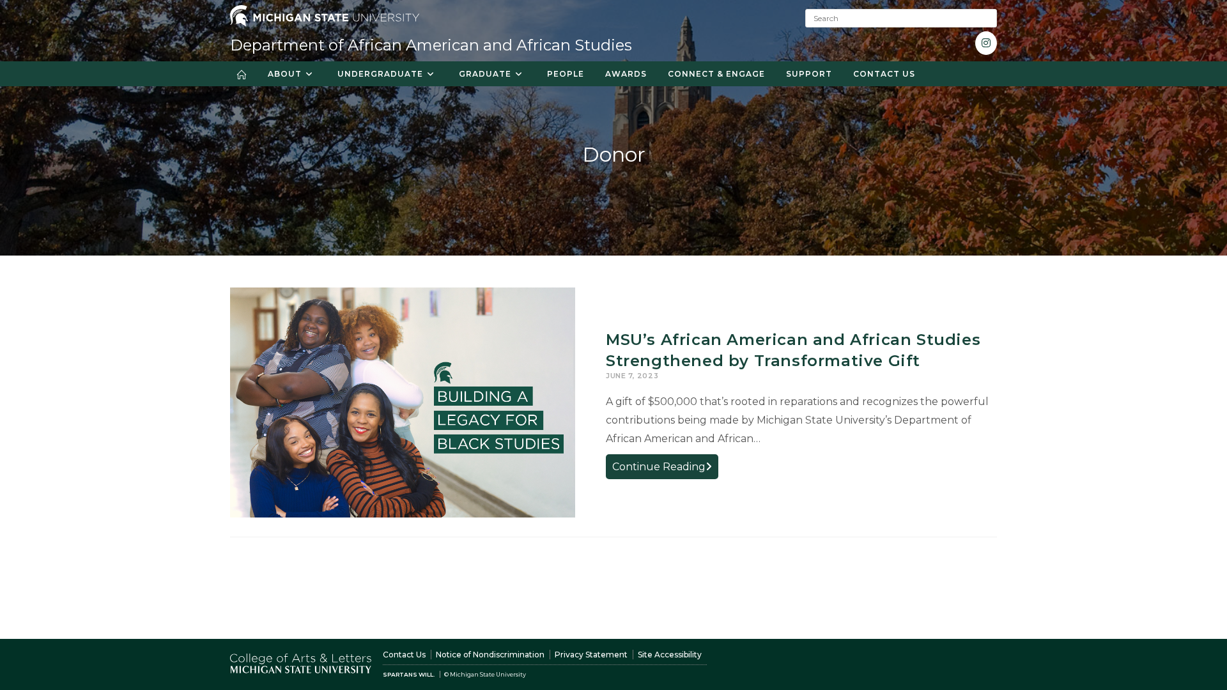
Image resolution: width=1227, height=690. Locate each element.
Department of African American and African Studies (431, 45)
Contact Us (404, 654)
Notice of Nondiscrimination (490, 654)
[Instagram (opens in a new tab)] (986, 43)
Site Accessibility (670, 654)
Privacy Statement (591, 654)
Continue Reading (665, 469)
